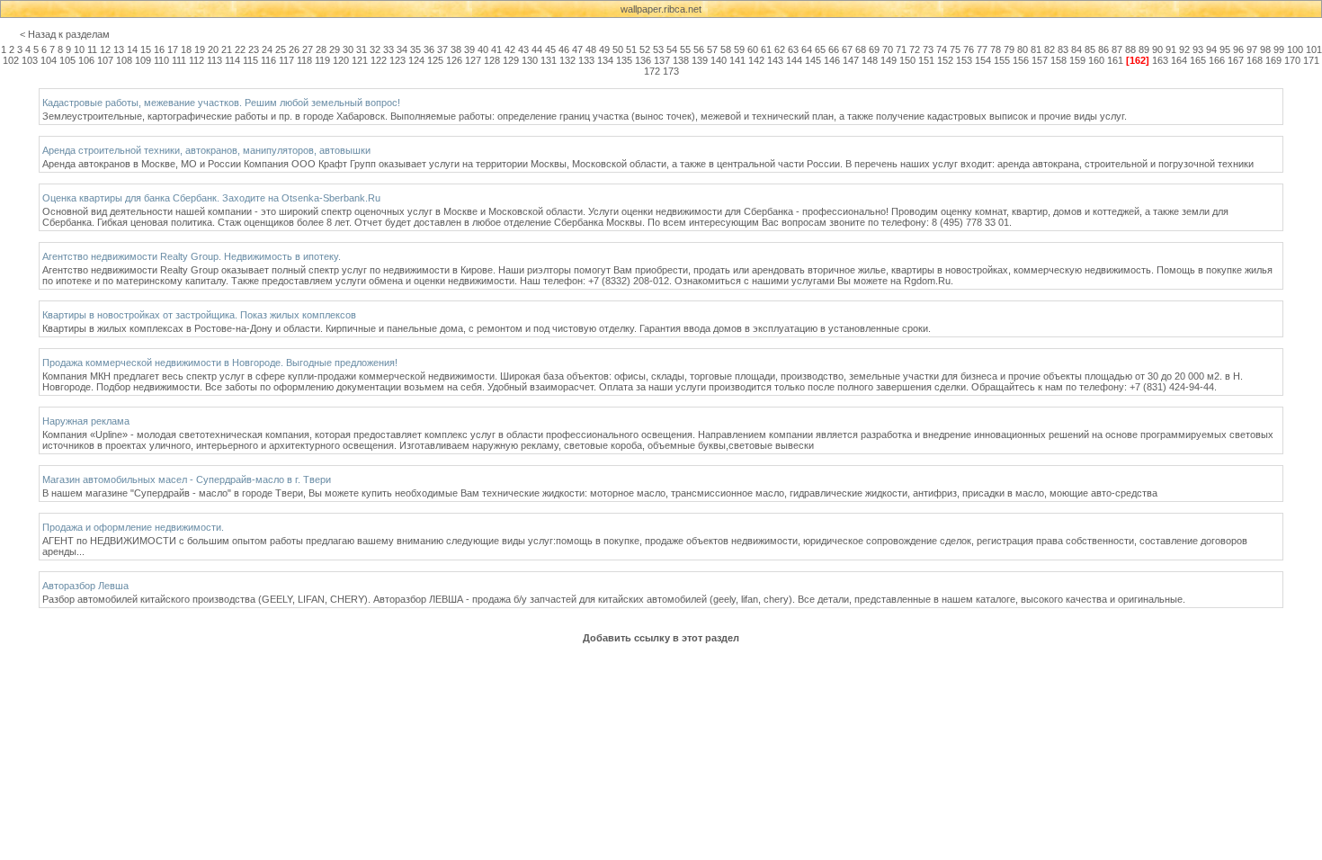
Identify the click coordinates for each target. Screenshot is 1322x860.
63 (793, 49)
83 (1063, 49)
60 (752, 49)
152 (945, 60)
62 (779, 49)
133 (586, 60)
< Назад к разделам (65, 34)
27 (307, 49)
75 (955, 49)
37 (442, 49)
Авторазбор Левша (85, 585)
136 (643, 60)
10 (79, 49)
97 (1251, 49)
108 (124, 60)
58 (725, 49)
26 (294, 49)
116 (268, 60)
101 (1314, 49)
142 (756, 60)
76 (968, 49)
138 (681, 60)
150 (907, 60)
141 (737, 60)
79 (1009, 49)
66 (833, 49)
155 (1002, 60)
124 (416, 60)
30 (348, 49)
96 (1238, 49)
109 (143, 60)
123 (397, 60)
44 (536, 49)
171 (1311, 60)
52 (644, 49)
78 (995, 49)
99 (1278, 49)
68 (860, 49)
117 (286, 60)
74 (941, 49)
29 (334, 49)
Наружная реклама (86, 421)
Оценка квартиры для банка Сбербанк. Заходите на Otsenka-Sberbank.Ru (211, 198)
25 (280, 49)
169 (1273, 60)
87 (1117, 49)
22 (240, 49)
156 (1021, 60)
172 (652, 71)
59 (739, 49)
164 (1179, 60)
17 (172, 49)
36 (429, 49)
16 (159, 49)
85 (1090, 49)
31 (361, 49)
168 (1254, 60)
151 (926, 60)
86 (1103, 49)
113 (214, 60)
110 (161, 60)
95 (1224, 49)
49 (604, 49)
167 (1236, 60)
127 (473, 60)
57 (712, 49)
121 (360, 60)
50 (617, 49)
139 (700, 60)
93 (1197, 49)
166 (1217, 60)
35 (415, 49)
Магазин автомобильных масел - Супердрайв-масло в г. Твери (186, 479)
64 (806, 49)
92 (1184, 49)
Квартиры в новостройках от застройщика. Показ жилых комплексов (199, 314)
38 (456, 49)
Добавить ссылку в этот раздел (661, 637)
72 (914, 49)
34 (402, 49)
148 (870, 60)
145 (813, 60)
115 (250, 60)
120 (341, 60)
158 (1058, 60)
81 (1036, 49)
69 (874, 49)
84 (1076, 49)
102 (11, 60)
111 (179, 60)
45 (550, 49)
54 (671, 49)
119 (322, 60)
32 (375, 49)
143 (775, 60)
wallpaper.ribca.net (661, 9)
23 (253, 49)
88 (1130, 49)
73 (928, 49)
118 (304, 60)
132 (567, 60)
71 (901, 49)
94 (1211, 49)
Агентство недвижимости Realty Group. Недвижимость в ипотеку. (191, 256)
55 (685, 49)
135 (624, 60)
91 (1171, 49)
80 (1022, 49)
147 (851, 60)
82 (1049, 49)
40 (483, 49)
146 (832, 60)
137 (662, 60)
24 (267, 49)
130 (530, 60)
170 (1292, 60)
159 (1077, 60)
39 (469, 49)
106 (86, 60)
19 (199, 49)
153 (964, 60)
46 (563, 49)
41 (496, 49)
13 (118, 49)
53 (658, 49)
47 (577, 49)
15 (145, 49)
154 (983, 60)
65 (820, 49)
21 (226, 49)
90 (1157, 49)
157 (1040, 60)
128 (492, 60)
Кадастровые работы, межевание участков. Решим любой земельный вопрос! (221, 102)
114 (232, 60)
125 (435, 60)
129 (511, 60)
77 (982, 49)
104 (48, 60)
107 (105, 60)
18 (186, 49)
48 (590, 49)
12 (105, 49)
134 (605, 60)
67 (847, 49)
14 (132, 49)
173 (671, 71)
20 (213, 49)
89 (1144, 49)
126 (454, 60)
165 (1198, 60)
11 (92, 49)
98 (1265, 49)
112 (196, 60)
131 (548, 60)
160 (1096, 60)
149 (888, 60)
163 (1160, 60)
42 (510, 49)
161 (1115, 60)
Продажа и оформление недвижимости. (133, 527)
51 (631, 49)
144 (794, 60)
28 (321, 49)
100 (1295, 49)
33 (388, 49)
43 (523, 49)
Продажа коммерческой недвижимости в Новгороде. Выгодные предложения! (219, 362)
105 (67, 60)
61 (766, 49)
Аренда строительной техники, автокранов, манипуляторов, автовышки (206, 150)
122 (379, 60)
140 (718, 60)
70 (887, 49)
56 (698, 49)
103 (30, 60)
